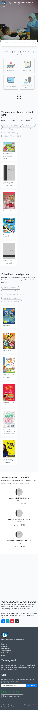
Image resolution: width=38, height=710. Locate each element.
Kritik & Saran (6, 653)
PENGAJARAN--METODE (11, 298)
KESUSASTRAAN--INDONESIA (13, 136)
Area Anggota (6, 651)
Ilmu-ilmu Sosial (27, 70)
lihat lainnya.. (19, 102)
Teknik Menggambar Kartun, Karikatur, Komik (17, 129)
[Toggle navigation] (4, 7)
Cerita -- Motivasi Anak (11, 291)
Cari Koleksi (31, 685)
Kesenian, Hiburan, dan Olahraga (27, 86)
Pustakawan (5, 648)
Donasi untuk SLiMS (12, 692)
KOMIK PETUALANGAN (11, 125)
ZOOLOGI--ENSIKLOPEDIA (12, 294)
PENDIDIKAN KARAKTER (11, 301)
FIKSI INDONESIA (9, 132)
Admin (3, 655)
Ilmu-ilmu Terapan (11, 86)
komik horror (29, 125)
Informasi (4, 644)
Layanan (4, 646)
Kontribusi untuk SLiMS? (13, 696)
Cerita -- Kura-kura (10, 287)
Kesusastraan (10, 70)
